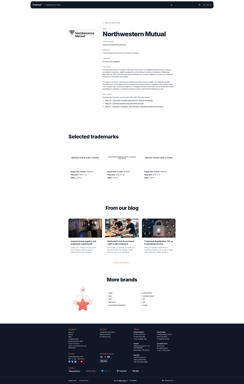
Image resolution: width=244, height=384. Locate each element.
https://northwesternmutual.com (114, 45)
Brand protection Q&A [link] (75, 341)
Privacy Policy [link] (83, 380)
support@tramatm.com (75, 356)
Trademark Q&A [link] (73, 339)
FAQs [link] (70, 337)
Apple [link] (110, 293)
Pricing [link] (70, 334)
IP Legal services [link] (105, 337)
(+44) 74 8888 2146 (140, 339)
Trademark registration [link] (107, 332)
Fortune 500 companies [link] (111, 61)
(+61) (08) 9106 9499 (140, 362)
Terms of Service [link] (73, 343)
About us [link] (71, 332)
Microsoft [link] (111, 302)
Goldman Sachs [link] (148, 296)
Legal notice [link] (72, 380)
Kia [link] (144, 302)
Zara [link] (110, 296)
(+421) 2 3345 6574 (163, 350)
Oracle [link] (145, 305)
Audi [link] (110, 299)
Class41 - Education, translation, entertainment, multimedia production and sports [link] (134, 106)
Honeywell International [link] (116, 305)
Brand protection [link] (105, 334)
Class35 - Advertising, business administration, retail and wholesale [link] (129, 100)
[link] (85, 237)
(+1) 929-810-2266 (163, 339)
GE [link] (144, 299)
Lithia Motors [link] (147, 293)
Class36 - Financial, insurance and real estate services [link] (124, 103)
